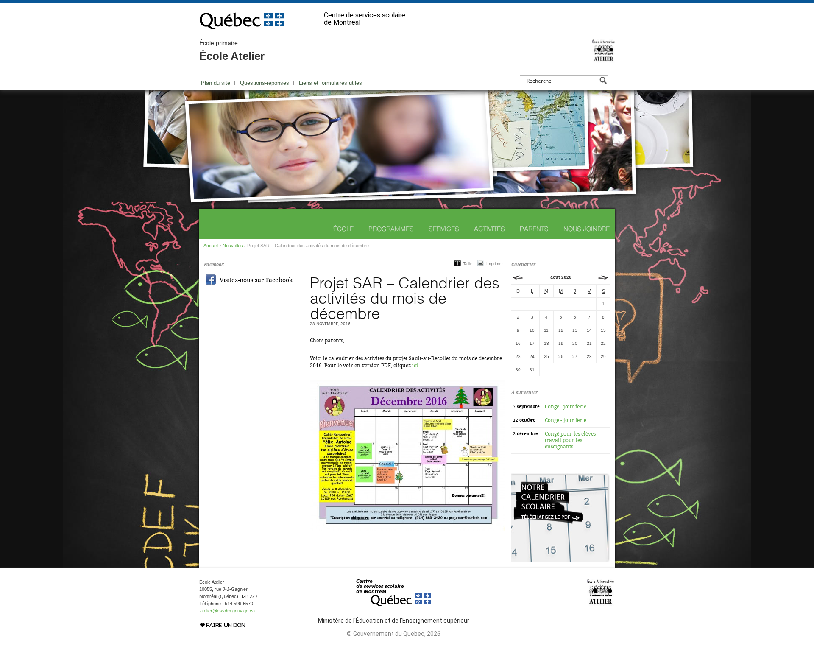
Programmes (391, 229)
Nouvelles (233, 245)
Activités (489, 229)
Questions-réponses (264, 83)
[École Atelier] (603, 59)
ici (415, 366)
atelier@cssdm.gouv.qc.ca (227, 610)
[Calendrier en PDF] (560, 560)
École (343, 229)
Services (444, 229)
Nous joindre (586, 229)
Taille (468, 263)
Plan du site (215, 83)
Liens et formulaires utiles (330, 83)
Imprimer (494, 263)
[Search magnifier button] (603, 80)
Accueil (211, 245)
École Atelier (232, 50)
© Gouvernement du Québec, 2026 (393, 633)
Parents (534, 229)
